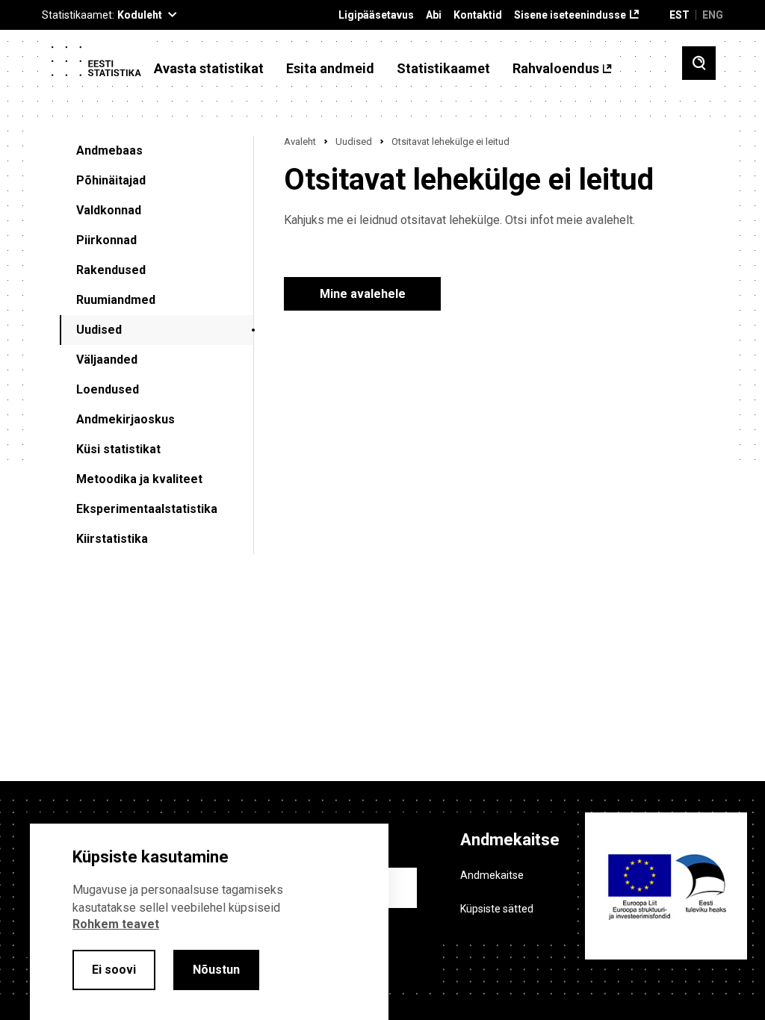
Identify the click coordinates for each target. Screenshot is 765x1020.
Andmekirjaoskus (125, 419)
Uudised (99, 330)
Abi (434, 15)
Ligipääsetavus (376, 15)
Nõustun (216, 970)
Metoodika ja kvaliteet (139, 479)
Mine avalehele (363, 294)
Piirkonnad (106, 240)
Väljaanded (106, 359)
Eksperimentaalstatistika (146, 509)
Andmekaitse (492, 875)
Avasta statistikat (209, 68)
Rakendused (111, 270)
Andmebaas (109, 150)
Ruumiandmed (115, 300)
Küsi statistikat (118, 449)
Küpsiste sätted (496, 909)
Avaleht (300, 141)
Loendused (107, 389)
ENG (712, 15)
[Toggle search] (699, 63)
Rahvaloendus (555, 68)
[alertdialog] (209, 922)
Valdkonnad (108, 210)
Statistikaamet (443, 68)
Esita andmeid (330, 68)
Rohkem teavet (115, 924)
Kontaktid (477, 15)
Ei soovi (114, 970)
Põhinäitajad (111, 180)
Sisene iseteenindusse (570, 15)
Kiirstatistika (112, 539)
